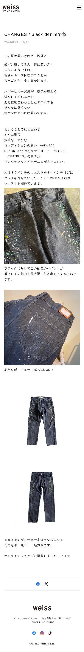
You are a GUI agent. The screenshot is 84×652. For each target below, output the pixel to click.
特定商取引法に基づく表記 (56, 618)
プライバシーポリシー (25, 618)
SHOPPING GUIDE (42, 622)
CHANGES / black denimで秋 (35, 34)
